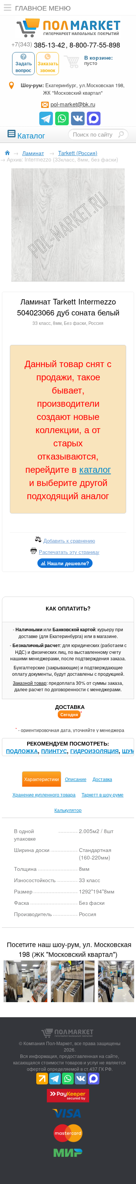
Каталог (31, 134)
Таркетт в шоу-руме (103, 794)
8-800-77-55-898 (95, 44)
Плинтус (54, 751)
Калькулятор (68, 810)
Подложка (22, 751)
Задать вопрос (23, 67)
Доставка (102, 779)
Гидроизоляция (94, 751)
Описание (76, 779)
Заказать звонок (48, 67)
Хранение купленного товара (44, 794)
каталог (95, 468)
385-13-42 (38, 44)
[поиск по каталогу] (121, 134)
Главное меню (43, 7)
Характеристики (41, 779)
